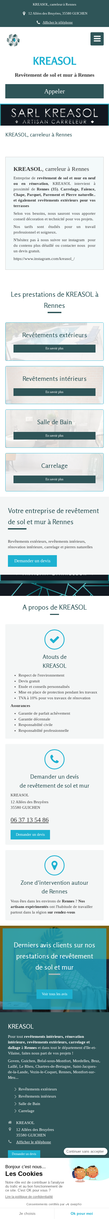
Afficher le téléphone (58, 22)
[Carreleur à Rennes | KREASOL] (13, 40)
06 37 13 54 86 (30, 819)
